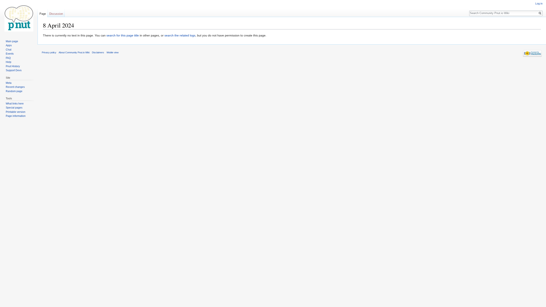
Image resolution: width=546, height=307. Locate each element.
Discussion (56, 13)
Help (8, 62)
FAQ (8, 57)
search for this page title (122, 35)
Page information (16, 115)
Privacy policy (49, 52)
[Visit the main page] (19, 17)
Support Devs (14, 70)
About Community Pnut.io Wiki (74, 52)
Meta (9, 82)
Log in (539, 3)
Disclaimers (98, 52)
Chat (8, 49)
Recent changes (15, 86)
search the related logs (179, 35)
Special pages (14, 107)
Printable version (15, 111)
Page (42, 13)
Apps (9, 45)
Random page (14, 91)
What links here (15, 103)
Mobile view (113, 52)
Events (10, 53)
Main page (12, 41)
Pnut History (13, 66)
